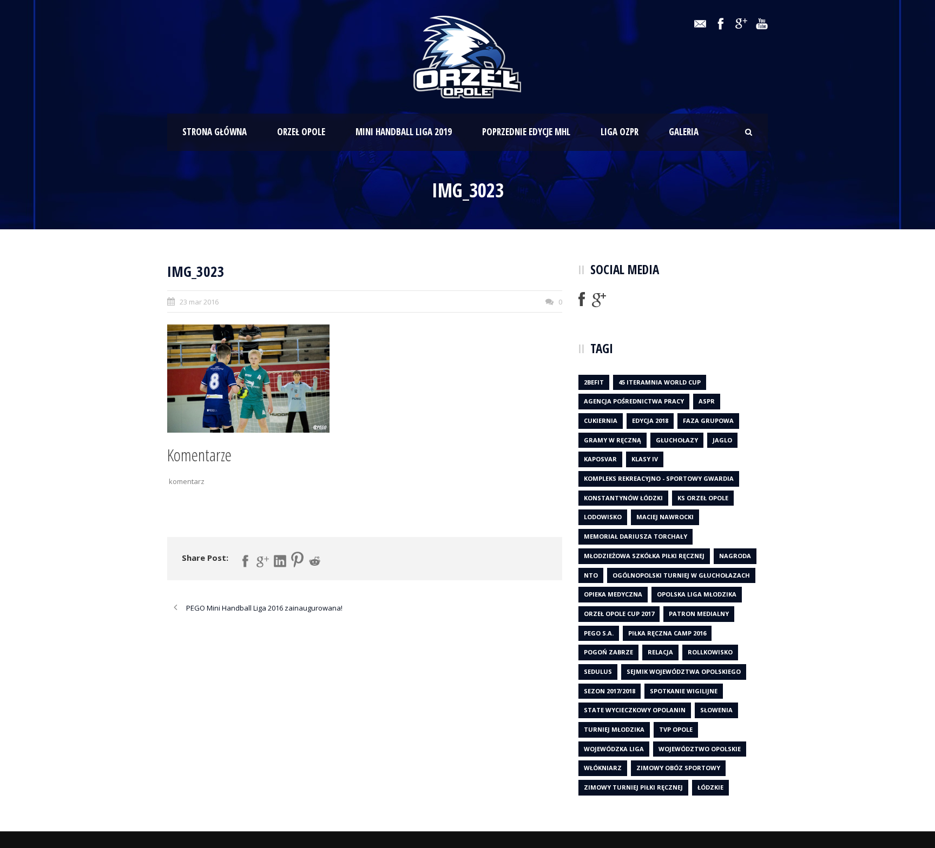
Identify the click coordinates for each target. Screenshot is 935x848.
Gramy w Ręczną (612, 440)
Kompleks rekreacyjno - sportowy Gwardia (659, 478)
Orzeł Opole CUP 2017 (619, 614)
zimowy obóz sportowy (678, 768)
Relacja (660, 652)
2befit (594, 382)
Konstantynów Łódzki (623, 498)
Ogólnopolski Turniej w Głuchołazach (681, 575)
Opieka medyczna (613, 594)
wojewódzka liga (614, 749)
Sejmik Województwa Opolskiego (684, 671)
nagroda (735, 556)
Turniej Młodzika (614, 729)
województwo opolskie (700, 749)
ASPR (707, 401)
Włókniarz (603, 768)
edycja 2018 (650, 420)
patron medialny (699, 614)
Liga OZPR (619, 131)
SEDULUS (598, 671)
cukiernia (600, 420)
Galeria (684, 131)
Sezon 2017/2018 (609, 691)
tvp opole (676, 729)
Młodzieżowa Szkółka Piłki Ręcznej (644, 556)
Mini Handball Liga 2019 (403, 131)
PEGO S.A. (599, 633)
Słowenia (716, 710)
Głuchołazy (677, 440)
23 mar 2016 (199, 302)
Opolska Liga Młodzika (696, 594)
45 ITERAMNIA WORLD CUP (659, 382)
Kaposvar (600, 459)
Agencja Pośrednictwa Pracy (634, 401)
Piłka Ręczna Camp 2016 (667, 633)
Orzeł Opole (301, 131)
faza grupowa (708, 420)
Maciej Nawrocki (665, 517)
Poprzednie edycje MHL (526, 131)
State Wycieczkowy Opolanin (635, 710)
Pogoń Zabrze (608, 652)
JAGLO (722, 440)
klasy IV (644, 459)
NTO (591, 575)
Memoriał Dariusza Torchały (635, 536)
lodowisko (603, 517)
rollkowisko (710, 652)
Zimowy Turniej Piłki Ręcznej (633, 787)
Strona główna (214, 131)
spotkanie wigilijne (683, 691)
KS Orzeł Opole (702, 498)
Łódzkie (710, 787)
